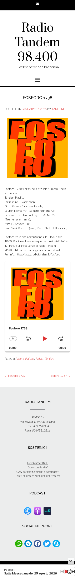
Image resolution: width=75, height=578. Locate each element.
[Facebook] (37, 543)
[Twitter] (47, 543)
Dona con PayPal (38, 467)
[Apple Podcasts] (37, 510)
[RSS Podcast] (27, 510)
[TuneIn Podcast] (47, 510)
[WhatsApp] (18, 543)
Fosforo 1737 (60, 375)
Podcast (29, 358)
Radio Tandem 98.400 (37, 43)
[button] (37, 80)
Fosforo (19, 358)
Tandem (58, 109)
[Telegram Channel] (28, 543)
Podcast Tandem (44, 358)
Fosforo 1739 (15, 375)
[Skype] (56, 543)
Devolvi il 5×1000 (37, 463)
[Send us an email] (37, 3)
